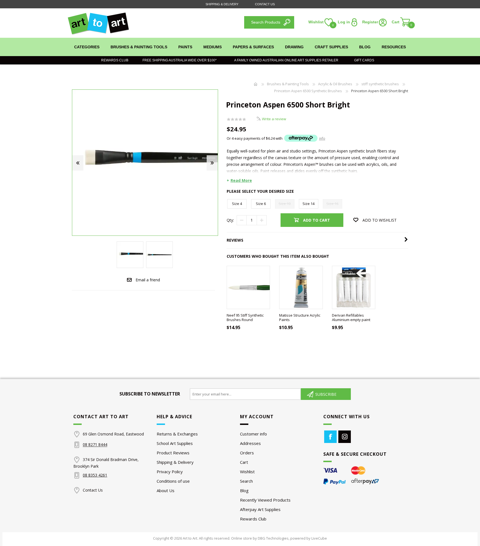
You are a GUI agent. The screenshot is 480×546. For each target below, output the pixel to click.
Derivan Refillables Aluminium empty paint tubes (351, 319)
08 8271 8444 (95, 444)
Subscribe (325, 394)
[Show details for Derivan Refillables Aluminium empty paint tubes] (353, 287)
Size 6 (261, 203)
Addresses (250, 443)
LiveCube (319, 538)
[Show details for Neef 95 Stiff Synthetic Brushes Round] (248, 287)
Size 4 (237, 203)
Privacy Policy (170, 471)
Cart (244, 462)
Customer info (253, 434)
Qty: (230, 220)
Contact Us (265, 4)
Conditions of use (173, 481)
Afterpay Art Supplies (260, 509)
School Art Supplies (175, 443)
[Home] (255, 84)
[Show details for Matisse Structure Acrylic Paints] (300, 287)
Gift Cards (363, 60)
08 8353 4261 (95, 475)
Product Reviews (173, 452)
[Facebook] (330, 436)
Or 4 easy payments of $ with (276, 138)
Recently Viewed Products (265, 500)
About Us (165, 490)
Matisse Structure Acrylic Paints (299, 317)
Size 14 (308, 203)
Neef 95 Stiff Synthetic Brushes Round (245, 317)
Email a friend (148, 279)
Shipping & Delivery (222, 4)
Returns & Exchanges (177, 434)
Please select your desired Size (260, 191)
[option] (130, 254)
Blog (244, 490)
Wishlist (247, 471)
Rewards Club (114, 60)
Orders (247, 452)
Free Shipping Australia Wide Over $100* (179, 60)
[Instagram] (344, 436)
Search (246, 481)
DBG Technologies (273, 538)
